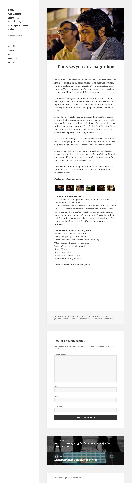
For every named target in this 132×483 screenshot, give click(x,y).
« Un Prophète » (74, 79)
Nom (57, 386)
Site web (58, 406)
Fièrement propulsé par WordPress (67, 478)
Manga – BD (12, 58)
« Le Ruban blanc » (105, 79)
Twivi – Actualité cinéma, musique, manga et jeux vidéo (18, 19)
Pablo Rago (75, 319)
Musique (11, 62)
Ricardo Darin (97, 319)
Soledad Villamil (108, 319)
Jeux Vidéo (12, 46)
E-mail (58, 396)
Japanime (11, 54)
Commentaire (61, 354)
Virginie (72, 316)
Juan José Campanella (62, 319)
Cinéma (11, 50)
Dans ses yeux (102, 316)
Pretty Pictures (85, 319)
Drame (111, 316)
